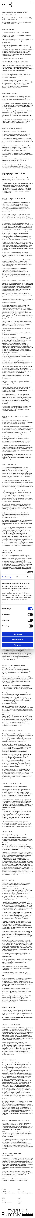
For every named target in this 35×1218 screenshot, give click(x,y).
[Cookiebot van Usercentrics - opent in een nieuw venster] (25, 572)
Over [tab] (28, 577)
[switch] (30, 614)
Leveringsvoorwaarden (7, 1202)
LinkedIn (19, 1202)
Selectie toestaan (17, 639)
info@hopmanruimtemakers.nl (8, 1193)
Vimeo (19, 1203)
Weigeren (17, 645)
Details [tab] (18, 577)
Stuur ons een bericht (27, 1215)
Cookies (3, 1200)
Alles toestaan (17, 634)
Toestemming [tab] (6, 577)
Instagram (20, 1200)
